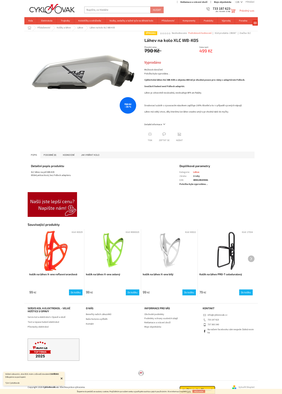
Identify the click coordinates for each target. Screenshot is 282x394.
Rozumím (198, 391)
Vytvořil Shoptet (247, 387)
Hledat (157, 9)
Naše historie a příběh (96, 319)
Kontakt (90, 324)
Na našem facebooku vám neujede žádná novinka (231, 331)
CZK (238, 2)
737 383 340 (213, 324)
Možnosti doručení (153, 69)
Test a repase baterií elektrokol (43, 322)
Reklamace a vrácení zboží (193, 2)
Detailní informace (153, 124)
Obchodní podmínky (154, 314)
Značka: (245, 33)
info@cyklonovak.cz (217, 315)
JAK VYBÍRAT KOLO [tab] (90, 155)
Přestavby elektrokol (38, 327)
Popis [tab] (34, 155)
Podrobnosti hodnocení (200, 33)
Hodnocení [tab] (68, 155)
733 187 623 (213, 319)
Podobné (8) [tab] (50, 155)
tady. (189, 391)
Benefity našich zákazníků (98, 314)
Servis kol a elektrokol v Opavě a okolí (46, 317)
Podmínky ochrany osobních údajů (161, 318)
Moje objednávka (222, 2)
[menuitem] (30, 20)
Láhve (196, 172)
